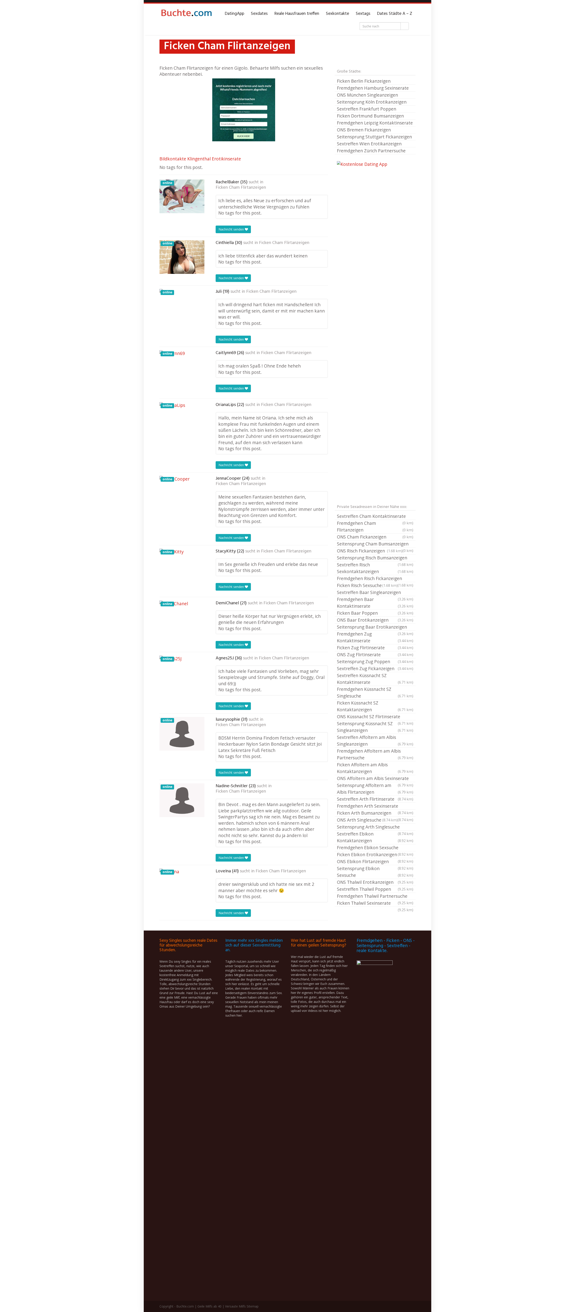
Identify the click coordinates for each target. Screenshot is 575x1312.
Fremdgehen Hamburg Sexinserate (373, 88)
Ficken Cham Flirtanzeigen (241, 187)
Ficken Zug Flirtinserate (375, 648)
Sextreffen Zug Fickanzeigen (375, 668)
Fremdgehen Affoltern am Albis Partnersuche (375, 754)
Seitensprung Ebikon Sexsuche (375, 871)
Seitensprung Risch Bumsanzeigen (375, 558)
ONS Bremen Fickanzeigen (364, 130)
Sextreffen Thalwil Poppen (375, 889)
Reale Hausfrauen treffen (296, 13)
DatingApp (234, 13)
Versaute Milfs (235, 1306)
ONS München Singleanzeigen (367, 95)
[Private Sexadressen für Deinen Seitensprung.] (186, 13)
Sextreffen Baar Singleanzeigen (375, 592)
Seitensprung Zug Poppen (375, 661)
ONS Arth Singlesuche (367, 820)
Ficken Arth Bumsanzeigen (375, 813)
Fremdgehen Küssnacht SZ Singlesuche (375, 692)
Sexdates (259, 13)
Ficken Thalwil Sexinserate (375, 903)
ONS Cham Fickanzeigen (375, 537)
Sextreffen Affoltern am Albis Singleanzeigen (375, 740)
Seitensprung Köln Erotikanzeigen (372, 102)
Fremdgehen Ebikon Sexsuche (375, 847)
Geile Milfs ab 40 (209, 1306)
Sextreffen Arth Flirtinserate (375, 799)
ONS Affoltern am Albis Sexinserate (375, 778)
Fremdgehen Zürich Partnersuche (371, 151)
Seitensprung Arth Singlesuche (375, 827)
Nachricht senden (232, 229)
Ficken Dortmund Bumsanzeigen (370, 116)
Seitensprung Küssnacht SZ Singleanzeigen (375, 726)
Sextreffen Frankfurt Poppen (366, 109)
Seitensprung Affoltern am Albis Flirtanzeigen (375, 788)
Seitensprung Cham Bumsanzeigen (375, 544)
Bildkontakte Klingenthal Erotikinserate (200, 159)
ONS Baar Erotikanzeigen (375, 620)
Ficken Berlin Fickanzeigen (364, 81)
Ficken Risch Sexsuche (367, 585)
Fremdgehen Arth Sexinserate (375, 806)
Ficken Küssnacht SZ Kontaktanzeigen (375, 706)
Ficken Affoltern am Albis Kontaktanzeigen (375, 768)
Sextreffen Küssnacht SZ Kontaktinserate (375, 678)
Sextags (363, 13)
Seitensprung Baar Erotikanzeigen (375, 627)
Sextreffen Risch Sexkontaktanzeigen (375, 568)
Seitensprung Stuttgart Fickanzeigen (374, 137)
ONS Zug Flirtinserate (375, 655)
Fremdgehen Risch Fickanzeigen (375, 578)
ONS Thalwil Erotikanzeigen (375, 882)
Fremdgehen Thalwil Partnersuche (375, 896)
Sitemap (253, 1306)
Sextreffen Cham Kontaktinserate (375, 516)
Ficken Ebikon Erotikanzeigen (375, 854)
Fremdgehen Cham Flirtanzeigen (375, 526)
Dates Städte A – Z (394, 13)
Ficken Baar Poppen (375, 613)
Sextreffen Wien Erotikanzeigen (369, 144)
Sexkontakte (337, 13)
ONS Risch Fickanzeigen (369, 551)
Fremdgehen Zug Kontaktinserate (375, 637)
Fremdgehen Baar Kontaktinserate (375, 602)
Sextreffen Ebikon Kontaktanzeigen (375, 837)
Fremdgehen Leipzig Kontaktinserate (375, 123)
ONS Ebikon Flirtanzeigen (375, 861)
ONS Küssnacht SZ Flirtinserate (375, 717)
